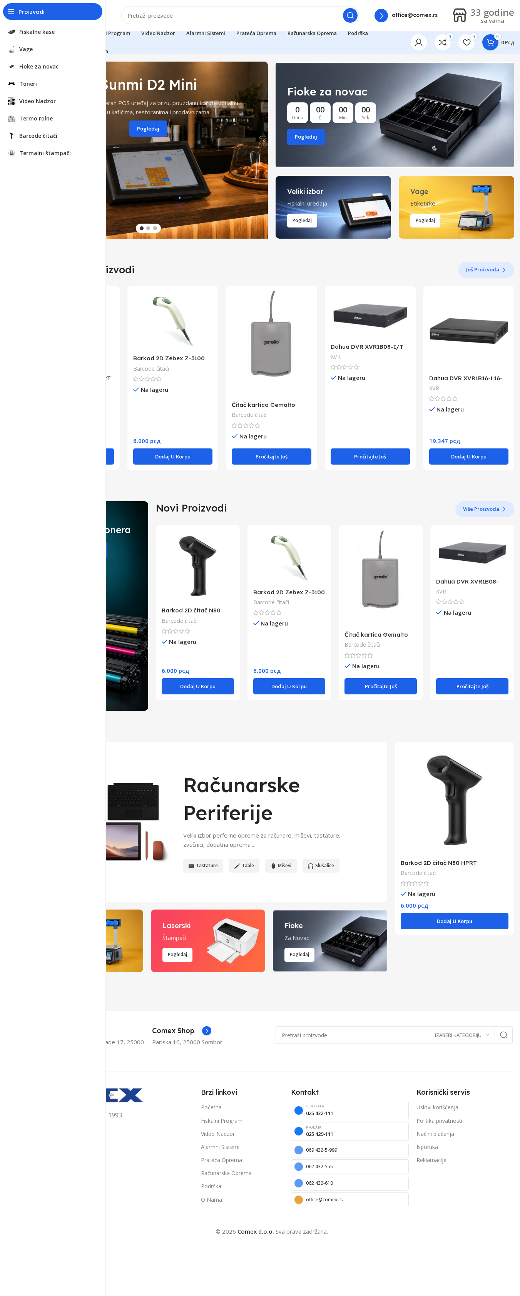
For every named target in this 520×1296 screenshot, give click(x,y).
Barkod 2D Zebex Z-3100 (169, 358)
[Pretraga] (350, 15)
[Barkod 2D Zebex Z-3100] (172, 321)
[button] (258, 150)
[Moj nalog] (419, 42)
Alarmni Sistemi (220, 1147)
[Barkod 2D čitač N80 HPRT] (198, 567)
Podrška (211, 1186)
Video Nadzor (218, 1133)
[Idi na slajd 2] (148, 228)
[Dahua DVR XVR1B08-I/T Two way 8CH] (370, 315)
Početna (211, 1107)
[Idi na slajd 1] (142, 228)
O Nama (211, 1199)
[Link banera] (395, 115)
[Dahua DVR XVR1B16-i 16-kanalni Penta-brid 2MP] (468, 331)
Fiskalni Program (221, 1120)
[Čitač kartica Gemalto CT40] (271, 344)
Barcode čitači (151, 368)
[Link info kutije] (406, 15)
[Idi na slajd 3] (155, 228)
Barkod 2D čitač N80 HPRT (439, 862)
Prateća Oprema (221, 1160)
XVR (336, 356)
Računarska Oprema (226, 1173)
